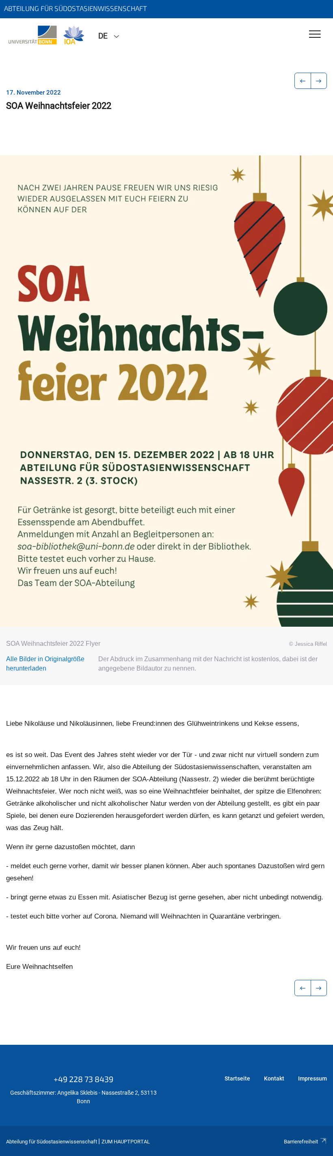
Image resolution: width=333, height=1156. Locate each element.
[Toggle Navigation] (315, 34)
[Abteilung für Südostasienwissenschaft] (46, 35)
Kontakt (274, 1078)
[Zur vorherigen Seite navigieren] (302, 81)
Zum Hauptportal (126, 1142)
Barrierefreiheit (301, 1142)
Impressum (312, 1078)
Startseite (237, 1078)
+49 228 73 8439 (83, 1079)
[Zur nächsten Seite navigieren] (319, 81)
